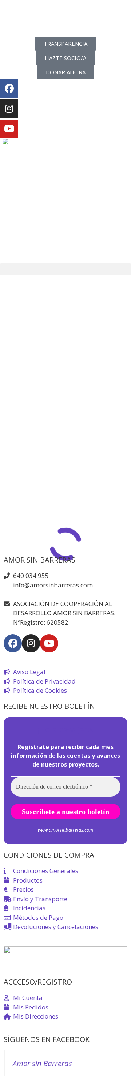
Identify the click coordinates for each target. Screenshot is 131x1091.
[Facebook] (9, 88)
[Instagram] (9, 108)
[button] (65, 269)
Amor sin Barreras (42, 1063)
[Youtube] (9, 129)
